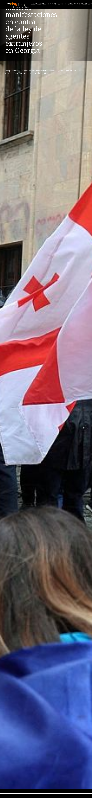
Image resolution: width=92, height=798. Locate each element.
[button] (7, 4)
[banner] (20, 4)
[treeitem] (38, 4)
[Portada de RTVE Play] (18, 4)
